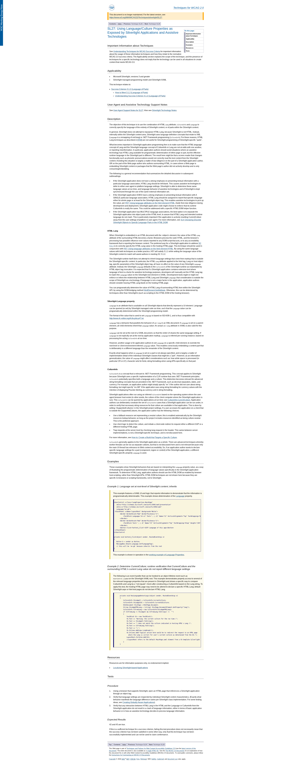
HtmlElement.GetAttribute (154, 290)
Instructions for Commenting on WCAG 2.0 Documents (131, 755)
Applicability (190, 39)
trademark (160, 759)
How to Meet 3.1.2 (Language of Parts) (131, 93)
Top (110, 745)
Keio (138, 759)
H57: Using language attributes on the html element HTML (150, 203)
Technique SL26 (133, 24)
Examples (189, 45)
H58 (140, 140)
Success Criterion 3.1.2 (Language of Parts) (129, 89)
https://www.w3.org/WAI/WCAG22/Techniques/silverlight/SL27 (135, 17)
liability (153, 759)
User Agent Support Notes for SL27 (128, 110)
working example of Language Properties (166, 555)
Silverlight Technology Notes (164, 110)
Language (180, 496)
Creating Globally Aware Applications (138, 702)
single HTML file (153, 751)
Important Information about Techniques (193, 35)
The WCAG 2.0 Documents (174, 751)
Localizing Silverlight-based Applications (130, 668)
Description (190, 42)
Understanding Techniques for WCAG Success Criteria (136, 51)
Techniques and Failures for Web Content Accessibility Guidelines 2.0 (151, 748)
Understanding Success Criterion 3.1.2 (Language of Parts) (140, 96)
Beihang (143, 759)
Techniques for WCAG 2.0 (188, 7)
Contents (112, 24)
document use (172, 759)
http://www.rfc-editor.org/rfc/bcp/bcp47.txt (126, 318)
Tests (188, 51)
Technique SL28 (152, 24)
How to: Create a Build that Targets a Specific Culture (154, 437)
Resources (189, 48)
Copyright (112, 759)
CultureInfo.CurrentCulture (179, 400)
